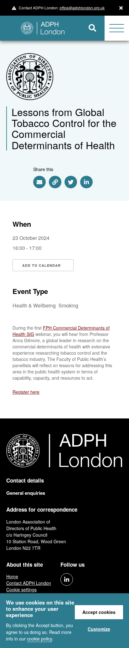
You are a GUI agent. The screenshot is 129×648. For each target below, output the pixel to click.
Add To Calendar (41, 265)
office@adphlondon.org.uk (82, 7)
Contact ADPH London (28, 583)
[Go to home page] (40, 28)
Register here (26, 392)
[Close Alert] (121, 8)
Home (12, 576)
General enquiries (25, 492)
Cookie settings (21, 589)
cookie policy (39, 638)
